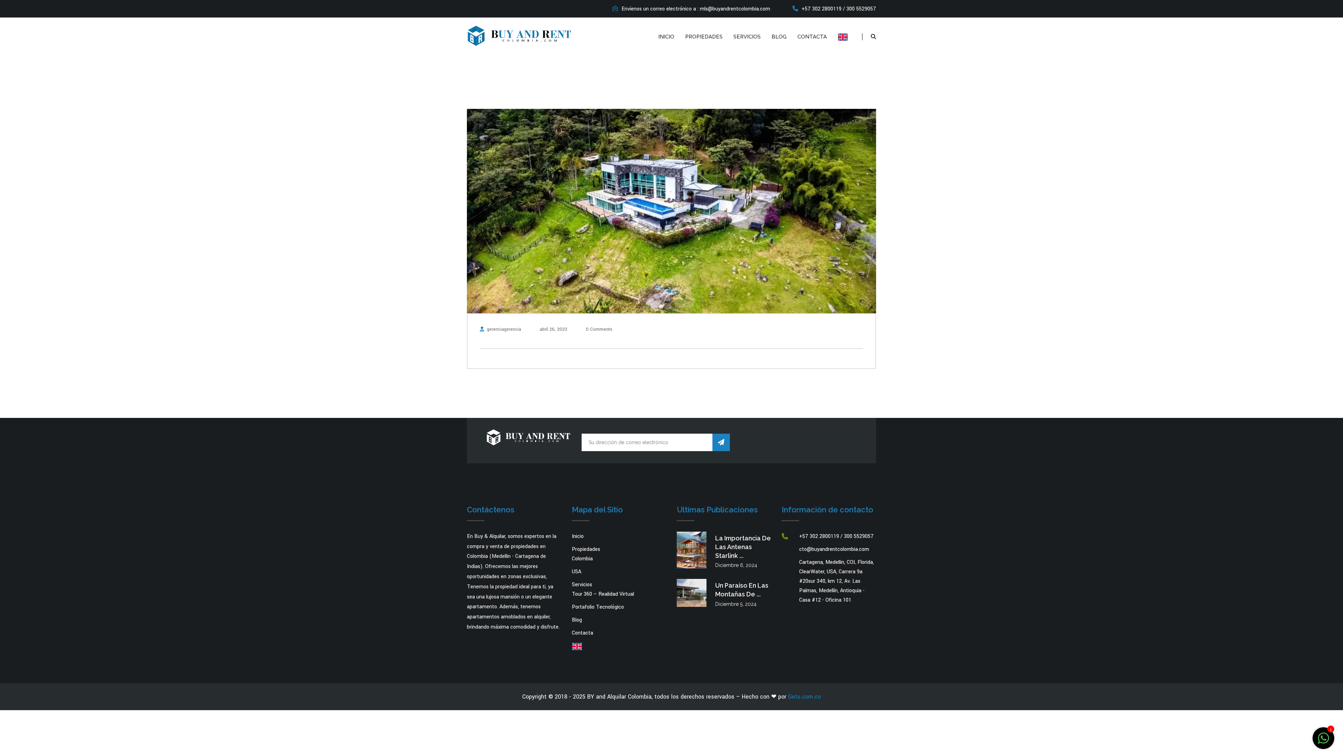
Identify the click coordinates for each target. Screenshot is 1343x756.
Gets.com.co (804, 697)
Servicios (747, 37)
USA (576, 571)
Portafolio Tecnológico (598, 607)
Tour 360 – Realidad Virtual (603, 594)
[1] (1323, 738)
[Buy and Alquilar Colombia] (519, 35)
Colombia (582, 558)
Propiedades (704, 37)
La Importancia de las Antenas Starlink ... (743, 546)
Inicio (666, 37)
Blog (779, 37)
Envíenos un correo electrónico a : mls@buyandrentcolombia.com (695, 9)
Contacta (812, 37)
